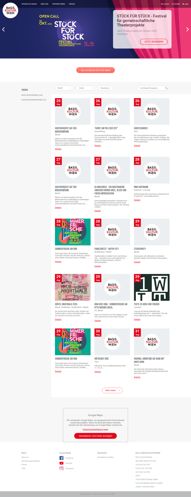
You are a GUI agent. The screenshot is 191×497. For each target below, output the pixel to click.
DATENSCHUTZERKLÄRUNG (103, 494)
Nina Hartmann (141, 187)
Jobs (23, 468)
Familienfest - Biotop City (106, 249)
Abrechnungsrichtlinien (30, 461)
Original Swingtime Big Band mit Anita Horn (149, 360)
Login (186, 4)
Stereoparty (140, 249)
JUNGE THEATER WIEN (145, 487)
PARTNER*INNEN (58, 4)
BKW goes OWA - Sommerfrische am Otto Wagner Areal (110, 306)
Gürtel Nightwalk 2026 (66, 304)
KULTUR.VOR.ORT (143, 465)
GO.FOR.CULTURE (143, 472)
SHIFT (138, 476)
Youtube (68, 463)
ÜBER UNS (44, 4)
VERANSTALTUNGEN (29, 4)
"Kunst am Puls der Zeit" (106, 128)
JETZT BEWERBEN (153, 41)
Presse (24, 465)
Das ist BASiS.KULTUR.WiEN (95, 70)
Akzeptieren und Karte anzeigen (95, 436)
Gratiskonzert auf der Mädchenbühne (66, 130)
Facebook (69, 458)
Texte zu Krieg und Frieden (146, 304)
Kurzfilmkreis (141, 128)
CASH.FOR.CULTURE (144, 468)
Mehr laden (111, 390)
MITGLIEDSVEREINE (144, 457)
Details (58, 149)
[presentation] (3, 29)
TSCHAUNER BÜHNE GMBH (147, 479)
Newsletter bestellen (105, 457)
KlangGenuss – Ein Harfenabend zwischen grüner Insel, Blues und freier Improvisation (110, 190)
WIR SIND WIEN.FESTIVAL (146, 461)
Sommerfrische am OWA (66, 249)
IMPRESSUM (85, 494)
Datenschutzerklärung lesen (95, 429)
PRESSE (72, 4)
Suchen (166, 4)
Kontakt (177, 4)
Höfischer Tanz (101, 359)
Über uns (25, 457)
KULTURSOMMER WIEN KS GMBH (149, 483)
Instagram (69, 468)
